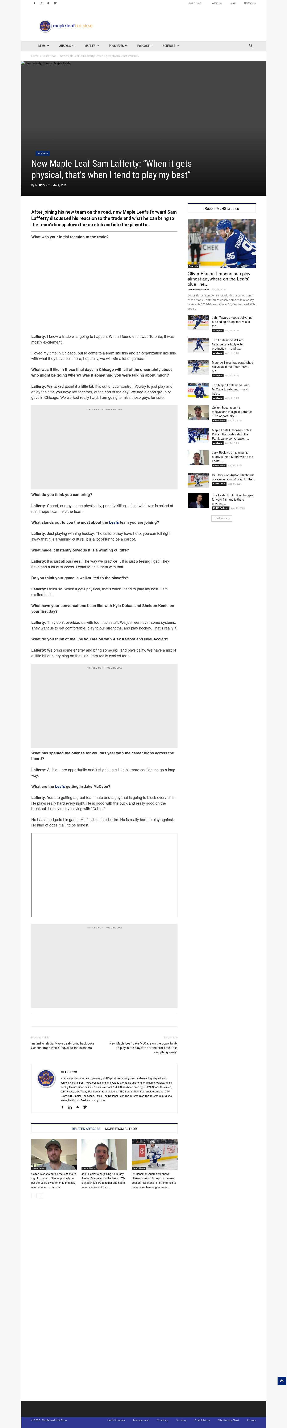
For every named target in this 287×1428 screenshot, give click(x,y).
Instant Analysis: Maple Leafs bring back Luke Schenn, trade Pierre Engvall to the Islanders (62, 1046)
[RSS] (48, 3)
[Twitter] (55, 3)
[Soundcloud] (79, 1107)
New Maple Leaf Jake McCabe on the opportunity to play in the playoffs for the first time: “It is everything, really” (143, 1048)
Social (233, 2)
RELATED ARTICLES (86, 1128)
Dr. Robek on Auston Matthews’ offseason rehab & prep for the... (233, 477)
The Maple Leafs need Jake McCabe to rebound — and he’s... (230, 389)
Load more (220, 518)
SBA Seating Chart (228, 1420)
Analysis (65, 46)
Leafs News (49, 56)
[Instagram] (41, 3)
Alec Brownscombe (198, 289)
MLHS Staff (42, 185)
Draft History (202, 1420)
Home (35, 56)
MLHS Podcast (220, 508)
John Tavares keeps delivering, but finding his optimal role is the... (232, 321)
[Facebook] (34, 3)
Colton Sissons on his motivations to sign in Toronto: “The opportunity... (232, 411)
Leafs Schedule (116, 1420)
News (42, 46)
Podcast (143, 46)
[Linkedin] (71, 1107)
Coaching (162, 1420)
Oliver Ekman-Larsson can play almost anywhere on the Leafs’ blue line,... (219, 278)
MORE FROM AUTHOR (121, 1128)
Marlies (90, 46)
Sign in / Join (194, 2)
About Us (217, 2)
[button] (251, 46)
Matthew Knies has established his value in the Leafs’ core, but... (232, 366)
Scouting (181, 1420)
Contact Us (250, 2)
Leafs (114, 522)
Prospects (116, 46)
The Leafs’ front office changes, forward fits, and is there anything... (233, 499)
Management (141, 1420)
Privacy (251, 1420)
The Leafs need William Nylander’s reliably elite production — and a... (227, 344)
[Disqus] (104, 1347)
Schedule (169, 46)
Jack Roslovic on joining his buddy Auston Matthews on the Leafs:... (232, 456)
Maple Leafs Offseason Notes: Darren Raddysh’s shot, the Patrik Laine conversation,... (232, 434)
